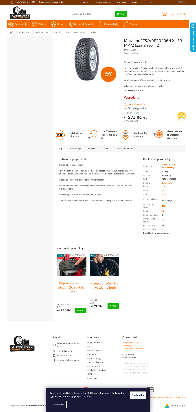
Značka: (131, 53)
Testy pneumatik (166, 397)
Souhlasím (138, 395)
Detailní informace (132, 90)
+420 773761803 (64, 355)
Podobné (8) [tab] (75, 148)
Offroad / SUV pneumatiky (169, 166)
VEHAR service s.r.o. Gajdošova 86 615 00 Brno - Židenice (132, 345)
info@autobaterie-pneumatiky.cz (69, 345)
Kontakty (121, 2)
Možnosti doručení (137, 104)
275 (163, 186)
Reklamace (92, 378)
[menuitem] (19, 24)
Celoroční (167, 183)
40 (163, 190)
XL (163, 211)
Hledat (121, 14)
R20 (163, 194)
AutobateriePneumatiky (68, 360)
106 (163, 206)
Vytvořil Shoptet (178, 405)
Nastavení (58, 404)
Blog (134, 2)
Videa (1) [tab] (92, 148)
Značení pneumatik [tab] (124, 148)
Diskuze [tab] (105, 148)
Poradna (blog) (94, 358)
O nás (85, 2)
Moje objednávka (95, 342)
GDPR (89, 374)
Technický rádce (95, 362)
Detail (80, 310)
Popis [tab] (61, 148)
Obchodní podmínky (96, 370)
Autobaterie (180, 397)
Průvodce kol (93, 366)
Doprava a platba (102, 2)
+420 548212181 (64, 351)
